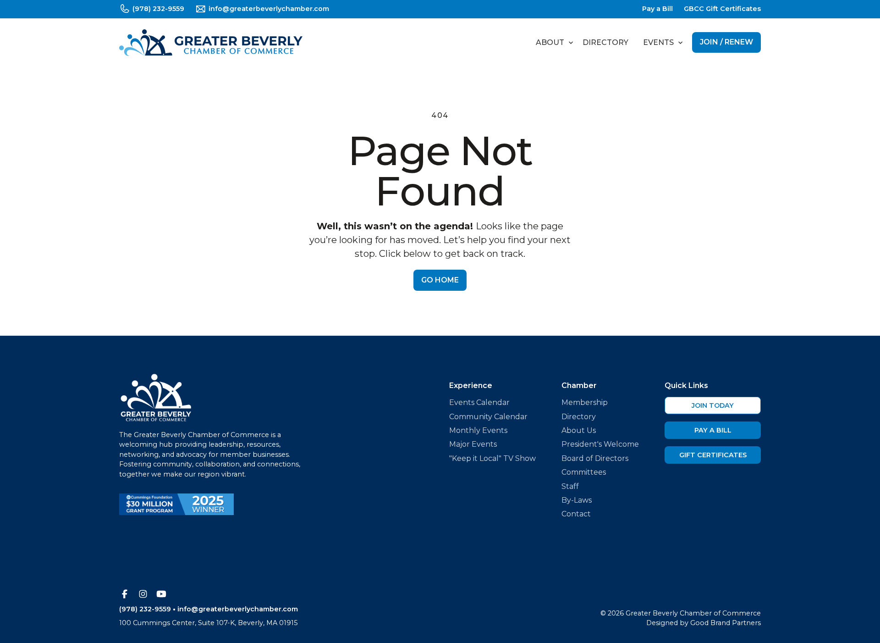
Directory (605, 42)
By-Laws (576, 500)
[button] (551, 43)
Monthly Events (478, 430)
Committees (583, 472)
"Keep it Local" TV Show (492, 458)
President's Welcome (600, 444)
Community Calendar (488, 416)
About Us (578, 430)
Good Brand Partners (725, 623)
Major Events (473, 444)
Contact (576, 514)
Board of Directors (594, 458)
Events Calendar (479, 402)
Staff (570, 486)
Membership (584, 402)
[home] (210, 42)
